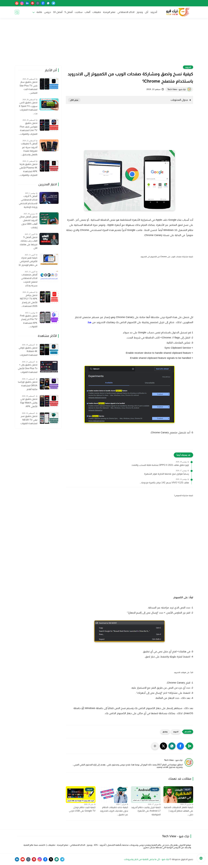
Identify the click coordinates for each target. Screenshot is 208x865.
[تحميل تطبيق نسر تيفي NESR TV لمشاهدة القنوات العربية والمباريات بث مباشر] (49, 418)
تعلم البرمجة (109, 12)
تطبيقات (96, 12)
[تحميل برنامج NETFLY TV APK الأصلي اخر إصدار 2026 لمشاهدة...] (49, 297)
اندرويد (188, 67)
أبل (146, 12)
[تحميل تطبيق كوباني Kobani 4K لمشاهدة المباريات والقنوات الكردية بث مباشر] (49, 349)
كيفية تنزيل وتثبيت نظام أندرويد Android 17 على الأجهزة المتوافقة (146, 811)
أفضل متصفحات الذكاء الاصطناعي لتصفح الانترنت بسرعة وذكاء (29, 280)
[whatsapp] (48, 3)
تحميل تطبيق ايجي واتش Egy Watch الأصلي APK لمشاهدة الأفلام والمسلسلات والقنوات (28, 403)
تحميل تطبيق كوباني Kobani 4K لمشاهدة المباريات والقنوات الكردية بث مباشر (28, 352)
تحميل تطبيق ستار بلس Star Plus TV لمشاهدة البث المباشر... (28, 87)
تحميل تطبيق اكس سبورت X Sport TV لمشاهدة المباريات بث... (28, 108)
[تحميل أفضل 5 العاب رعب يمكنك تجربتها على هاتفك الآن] (49, 239)
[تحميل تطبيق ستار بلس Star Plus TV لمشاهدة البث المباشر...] (49, 84)
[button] (180, 746)
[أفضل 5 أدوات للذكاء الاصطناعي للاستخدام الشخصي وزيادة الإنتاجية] (49, 198)
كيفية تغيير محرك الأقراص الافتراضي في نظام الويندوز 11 (28, 261)
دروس (47, 12)
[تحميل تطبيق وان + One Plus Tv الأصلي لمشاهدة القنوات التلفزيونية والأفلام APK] (49, 367)
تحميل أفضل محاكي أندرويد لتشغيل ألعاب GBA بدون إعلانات (28, 222)
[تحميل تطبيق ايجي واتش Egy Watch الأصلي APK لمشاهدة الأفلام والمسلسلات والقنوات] (49, 401)
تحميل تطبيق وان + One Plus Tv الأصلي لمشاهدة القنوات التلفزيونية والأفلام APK (27, 369)
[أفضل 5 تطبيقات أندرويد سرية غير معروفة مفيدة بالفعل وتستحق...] (49, 145)
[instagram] (22, 3)
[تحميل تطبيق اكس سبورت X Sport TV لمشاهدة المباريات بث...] (49, 104)
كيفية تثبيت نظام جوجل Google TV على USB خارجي (82, 809)
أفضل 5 (69, 12)
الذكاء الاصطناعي (125, 12)
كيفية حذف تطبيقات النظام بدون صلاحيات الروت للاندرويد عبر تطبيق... (114, 811)
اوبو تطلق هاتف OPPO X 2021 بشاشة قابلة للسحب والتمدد (160, 465)
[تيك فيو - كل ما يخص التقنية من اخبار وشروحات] (177, 12)
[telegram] (53, 3)
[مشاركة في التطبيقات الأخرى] (154, 746)
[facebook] (43, 3)
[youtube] (23, 859)
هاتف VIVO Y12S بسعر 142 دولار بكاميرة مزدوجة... (164, 482)
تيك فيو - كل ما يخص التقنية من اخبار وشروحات (146, 859)
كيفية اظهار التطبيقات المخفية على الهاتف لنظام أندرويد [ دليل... (178, 811)
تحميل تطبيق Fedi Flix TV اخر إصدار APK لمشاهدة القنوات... (28, 321)
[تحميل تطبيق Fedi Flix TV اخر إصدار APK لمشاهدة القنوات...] (49, 317)
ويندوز (140, 12)
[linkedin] (27, 3)
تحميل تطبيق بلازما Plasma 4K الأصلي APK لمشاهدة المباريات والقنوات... (28, 169)
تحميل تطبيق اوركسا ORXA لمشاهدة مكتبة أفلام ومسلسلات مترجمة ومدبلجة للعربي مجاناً (27, 386)
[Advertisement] (104, 43)
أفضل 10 (57, 12)
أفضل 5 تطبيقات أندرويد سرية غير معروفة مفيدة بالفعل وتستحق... (29, 149)
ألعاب (87, 12)
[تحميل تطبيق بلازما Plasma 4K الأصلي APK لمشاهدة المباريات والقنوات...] (49, 166)
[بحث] (17, 12)
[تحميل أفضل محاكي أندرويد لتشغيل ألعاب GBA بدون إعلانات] (49, 218)
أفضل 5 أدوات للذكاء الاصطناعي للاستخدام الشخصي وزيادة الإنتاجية (28, 201)
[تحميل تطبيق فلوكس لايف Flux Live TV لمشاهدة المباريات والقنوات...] (49, 125)
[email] (17, 3)
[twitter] (51, 859)
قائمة (39, 12)
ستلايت (78, 12)
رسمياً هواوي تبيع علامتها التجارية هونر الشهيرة (166, 474)
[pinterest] (32, 3)
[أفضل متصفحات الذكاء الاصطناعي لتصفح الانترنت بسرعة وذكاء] (49, 276)
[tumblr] (38, 3)
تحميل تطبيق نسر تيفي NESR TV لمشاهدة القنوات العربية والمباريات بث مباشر (27, 420)
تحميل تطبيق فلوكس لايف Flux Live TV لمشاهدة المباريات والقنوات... (28, 128)
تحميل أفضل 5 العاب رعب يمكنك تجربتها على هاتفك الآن (28, 242)
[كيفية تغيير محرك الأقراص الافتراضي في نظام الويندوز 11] (49, 259)
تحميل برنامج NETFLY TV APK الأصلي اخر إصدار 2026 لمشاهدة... (28, 300)
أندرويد (153, 12)
